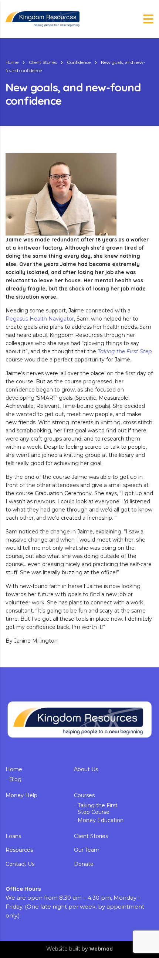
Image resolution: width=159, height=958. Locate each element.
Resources (19, 850)
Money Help (21, 795)
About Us (86, 769)
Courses (84, 795)
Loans (13, 836)
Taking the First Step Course (98, 808)
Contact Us (20, 864)
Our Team (86, 850)
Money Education (101, 820)
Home (12, 62)
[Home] (43, 18)
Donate (84, 864)
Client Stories (91, 836)
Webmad (101, 948)
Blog (15, 779)
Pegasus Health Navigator (40, 318)
